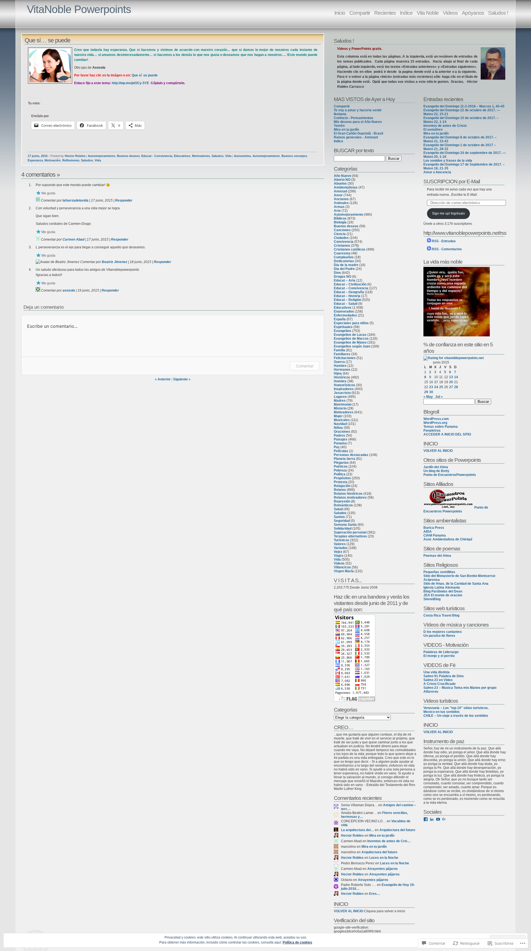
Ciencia (340, 234)
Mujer (338, 416)
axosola (69, 290)
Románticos (343, 505)
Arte (337, 211)
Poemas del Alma (437, 556)
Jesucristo (342, 393)
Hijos (338, 373)
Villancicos (342, 567)
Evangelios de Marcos (351, 339)
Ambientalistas (346, 187)
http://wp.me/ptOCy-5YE (130, 83)
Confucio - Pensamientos (353, 118)
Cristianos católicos (349, 249)
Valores (340, 544)
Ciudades (341, 238)
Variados (341, 548)
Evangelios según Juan (352, 346)
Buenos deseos (128, 156)
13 (451, 377)
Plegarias (341, 463)
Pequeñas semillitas (439, 572)
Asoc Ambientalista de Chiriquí (447, 539)
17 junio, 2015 (38, 156)
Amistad (340, 191)
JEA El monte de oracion (442, 595)
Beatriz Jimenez (114, 262)
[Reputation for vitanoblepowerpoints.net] (453, 358)
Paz (337, 447)
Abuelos (340, 183)
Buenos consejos (294, 156)
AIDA (427, 532)
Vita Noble (428, 13)
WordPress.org (435, 423)
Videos (450, 13)
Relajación (342, 486)
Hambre (340, 366)
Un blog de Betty (436, 471)
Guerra (339, 362)
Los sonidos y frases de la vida (447, 161)
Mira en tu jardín (346, 130)
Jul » (439, 397)
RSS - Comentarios (447, 249)
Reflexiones (70, 160)
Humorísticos (344, 385)
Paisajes (340, 439)
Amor (338, 195)
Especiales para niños (351, 323)
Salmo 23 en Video (437, 680)
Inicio (339, 13)
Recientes (385, 13)
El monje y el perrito (439, 656)
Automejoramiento (101, 156)
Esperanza (35, 160)
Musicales (342, 420)
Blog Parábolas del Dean (442, 591)
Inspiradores (344, 389)
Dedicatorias (344, 261)
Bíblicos (340, 218)
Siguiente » (182, 379)
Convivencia (343, 242)
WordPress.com (436, 419)
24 (436, 387)
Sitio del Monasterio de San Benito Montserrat (459, 576)
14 (456, 377)
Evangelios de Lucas (350, 335)
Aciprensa (431, 580)
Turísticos (341, 540)
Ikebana (340, 114)
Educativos (182, 156)
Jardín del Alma (435, 467)
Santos (339, 517)
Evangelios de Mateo (350, 342)
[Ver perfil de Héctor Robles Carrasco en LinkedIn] (432, 819)
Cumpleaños (344, 257)
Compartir (359, 13)
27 (451, 387)
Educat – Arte (344, 280)
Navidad (340, 424)
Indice (406, 13)
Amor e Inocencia (437, 172)
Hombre (340, 381)
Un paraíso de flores (439, 636)
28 (456, 387)
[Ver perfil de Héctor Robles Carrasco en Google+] (444, 819)
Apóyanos (473, 13)
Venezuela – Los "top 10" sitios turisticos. (456, 708)
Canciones (342, 230)
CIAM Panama (434, 535)
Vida (228, 156)
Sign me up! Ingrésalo (448, 213)
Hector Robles (75, 156)
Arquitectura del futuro (397, 830)
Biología (340, 222)
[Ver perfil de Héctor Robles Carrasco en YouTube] (438, 819)
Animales (341, 203)
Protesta (340, 482)
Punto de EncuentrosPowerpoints (449, 475)
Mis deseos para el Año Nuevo (358, 122)
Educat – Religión (347, 300)
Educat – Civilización (350, 284)
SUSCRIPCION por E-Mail (451, 181)
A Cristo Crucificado (439, 684)
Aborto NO (342, 180)
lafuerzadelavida (75, 200)
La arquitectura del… (357, 830)
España (340, 319)
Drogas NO (342, 277)
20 (451, 382)
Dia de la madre (346, 265)
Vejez (338, 552)
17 (436, 382)
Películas (341, 451)
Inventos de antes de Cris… (389, 841)
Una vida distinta (436, 672)
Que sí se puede (145, 75)
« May (428, 397)
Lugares (340, 397)
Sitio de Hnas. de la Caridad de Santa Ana (455, 584)
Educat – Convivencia (351, 288)
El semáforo (432, 130)
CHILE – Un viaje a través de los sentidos (455, 716)
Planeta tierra (344, 459)
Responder (123, 200)
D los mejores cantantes (442, 632)
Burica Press (433, 528)
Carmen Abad (73, 239)
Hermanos (342, 370)
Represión (342, 501)
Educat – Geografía (349, 292)
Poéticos (341, 466)
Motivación (53, 160)
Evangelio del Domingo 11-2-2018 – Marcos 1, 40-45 (463, 106)
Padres (339, 435)
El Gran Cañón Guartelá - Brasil (358, 133)
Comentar (305, 366)
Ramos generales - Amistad (356, 137)
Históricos (342, 377)
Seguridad (342, 521)
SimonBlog (432, 599)
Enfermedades (345, 315)
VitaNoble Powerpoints (79, 9)
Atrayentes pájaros (382, 869)
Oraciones (342, 432)
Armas (339, 207)
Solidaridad (343, 528)
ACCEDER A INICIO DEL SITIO (447, 434)
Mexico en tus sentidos (441, 712)
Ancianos (341, 199)
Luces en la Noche (383, 858)
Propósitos (342, 478)
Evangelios (342, 331)
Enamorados (344, 311)
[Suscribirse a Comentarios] (429, 249)
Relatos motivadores (350, 497)
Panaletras (432, 430)
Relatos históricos (348, 494)
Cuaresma (342, 253)
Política (339, 474)
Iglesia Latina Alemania (441, 587)
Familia (339, 350)
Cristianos (342, 246)
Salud (338, 509)
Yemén (339, 126)
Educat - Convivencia (156, 156)
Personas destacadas (351, 455)
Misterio (340, 408)
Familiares (342, 354)
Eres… (374, 894)
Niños (338, 428)
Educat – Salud (345, 304)
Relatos (340, 490)
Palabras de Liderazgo (441, 652)
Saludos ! (498, 13)
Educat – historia (347, 296)
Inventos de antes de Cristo (445, 126)
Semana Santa (345, 525)
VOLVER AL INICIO (348, 911)
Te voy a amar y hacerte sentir (358, 110)
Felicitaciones (345, 358)
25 (441, 387)
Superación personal (350, 532)
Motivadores (201, 156)
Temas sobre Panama (440, 427)
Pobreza (340, 470)
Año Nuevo (342, 176)
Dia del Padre (344, 269)
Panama (340, 443)
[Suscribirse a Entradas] (429, 241)
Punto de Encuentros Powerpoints (455, 509)
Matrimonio (343, 404)
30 (431, 392)
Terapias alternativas (350, 536)
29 (426, 392)
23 (431, 387)
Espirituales (343, 327)
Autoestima (242, 156)
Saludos (217, 156)
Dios (337, 273)
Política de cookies (297, 942)
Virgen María (344, 571)
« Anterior (163, 379)
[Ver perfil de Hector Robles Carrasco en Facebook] (425, 819)
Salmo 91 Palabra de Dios (443, 676)
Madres (340, 401)
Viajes (338, 556)
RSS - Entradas (444, 241)
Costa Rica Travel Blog (441, 615)
